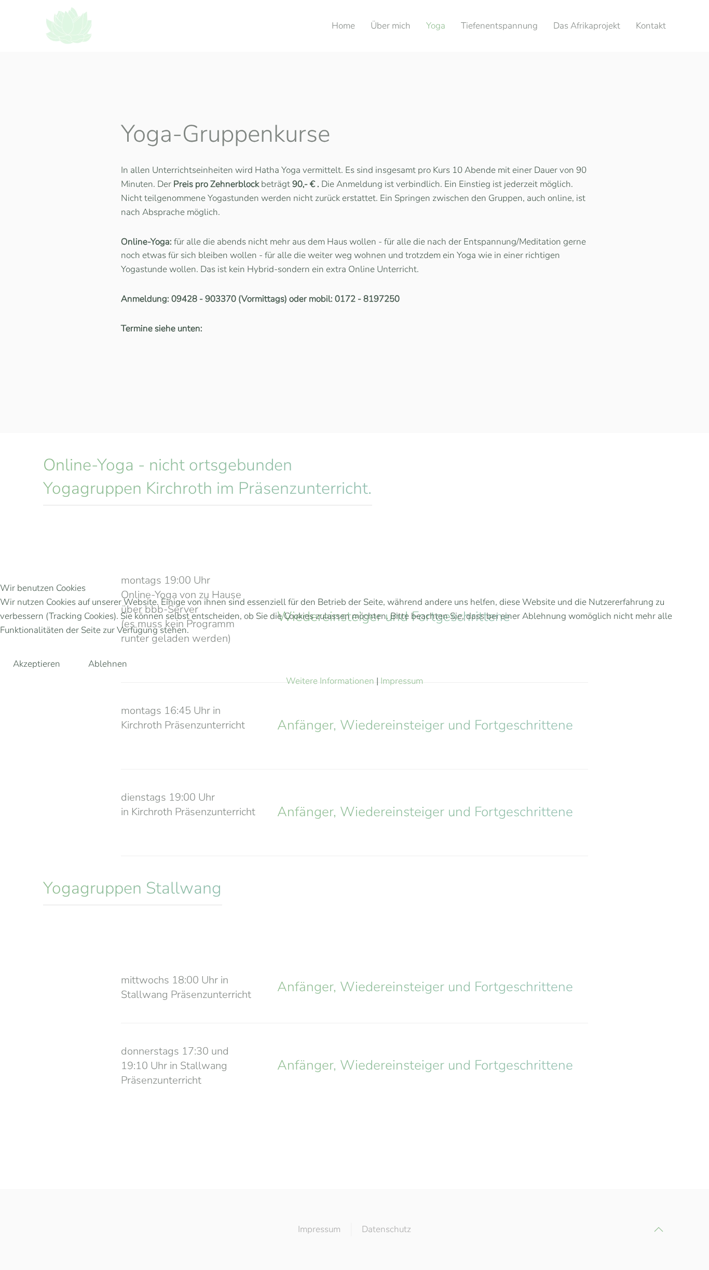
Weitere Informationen (330, 681)
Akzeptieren (36, 664)
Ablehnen (107, 664)
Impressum (401, 681)
